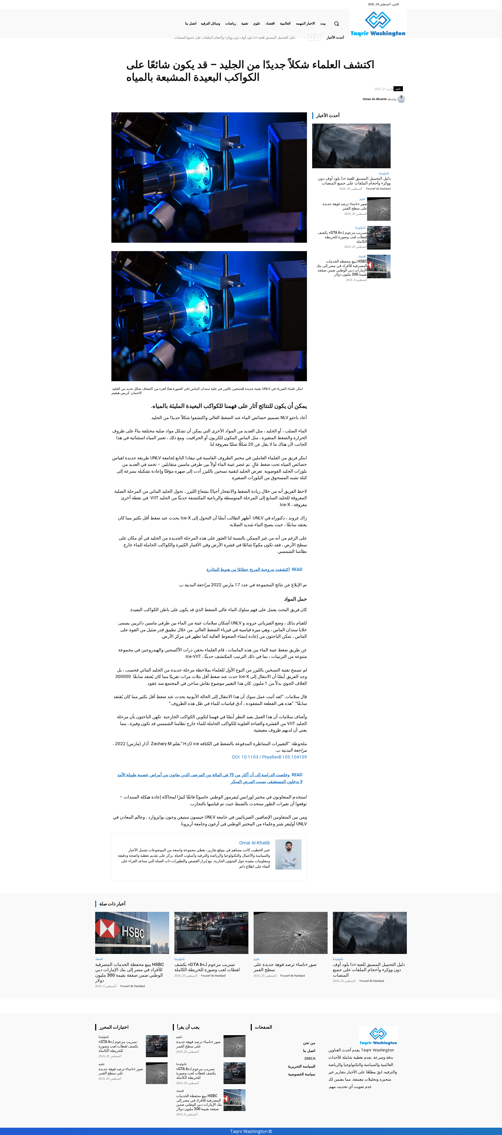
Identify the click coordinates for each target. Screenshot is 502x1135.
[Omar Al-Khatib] (402, 99)
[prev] (317, 37)
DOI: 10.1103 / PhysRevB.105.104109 (269, 757)
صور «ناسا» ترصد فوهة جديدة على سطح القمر (345, 206)
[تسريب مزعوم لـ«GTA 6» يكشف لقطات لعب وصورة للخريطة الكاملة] (379, 238)
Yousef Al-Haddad (378, 188)
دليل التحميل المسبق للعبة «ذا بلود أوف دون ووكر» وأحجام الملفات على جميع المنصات (234, 37)
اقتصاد (362, 256)
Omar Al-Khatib (374, 99)
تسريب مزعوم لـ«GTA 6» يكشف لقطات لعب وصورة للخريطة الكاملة (342, 237)
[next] (311, 37)
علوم (398, 88)
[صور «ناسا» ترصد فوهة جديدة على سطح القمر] (379, 209)
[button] (336, 23)
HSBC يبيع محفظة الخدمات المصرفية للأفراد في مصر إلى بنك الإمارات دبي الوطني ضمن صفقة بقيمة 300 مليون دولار (341, 267)
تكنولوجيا (384, 173)
